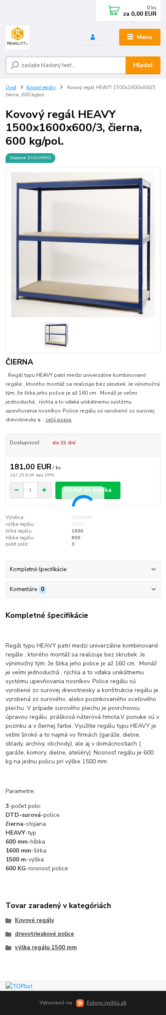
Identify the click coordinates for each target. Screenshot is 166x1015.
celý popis (59, 419)
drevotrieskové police (44, 934)
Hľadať (142, 65)
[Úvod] (38, 37)
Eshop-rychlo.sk (106, 1002)
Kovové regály (41, 87)
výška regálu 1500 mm (46, 947)
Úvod (11, 87)
